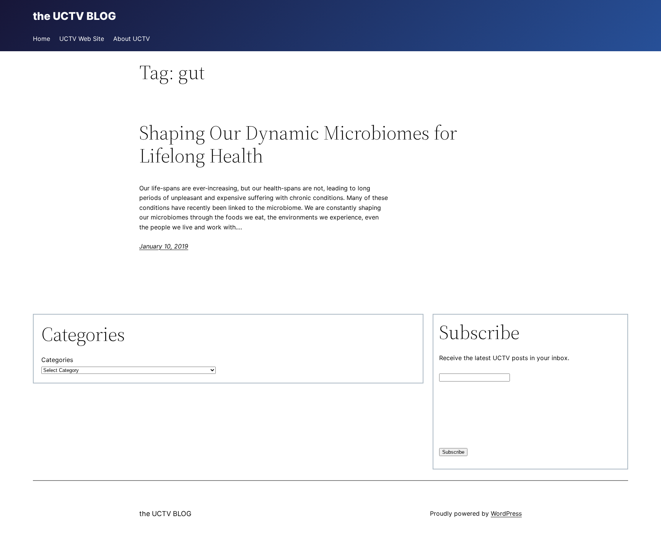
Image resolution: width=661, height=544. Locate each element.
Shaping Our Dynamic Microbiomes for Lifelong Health (298, 144)
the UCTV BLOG (165, 514)
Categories (57, 360)
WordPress (506, 513)
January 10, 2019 (163, 246)
